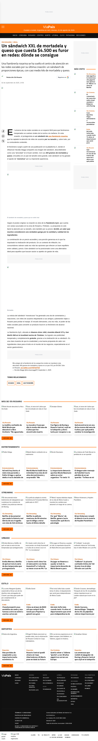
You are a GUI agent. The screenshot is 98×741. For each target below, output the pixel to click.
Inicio (15, 35)
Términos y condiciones (23, 712)
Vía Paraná (60, 694)
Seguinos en (62, 77)
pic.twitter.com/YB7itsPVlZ (30, 368)
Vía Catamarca (48, 683)
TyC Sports (85, 735)
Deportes (74, 699)
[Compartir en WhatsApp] (3, 136)
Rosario (31, 35)
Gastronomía (28, 383)
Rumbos (87, 688)
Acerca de (18, 720)
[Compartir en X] (3, 141)
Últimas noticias (76, 684)
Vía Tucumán (47, 680)
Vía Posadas (61, 677)
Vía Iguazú (60, 683)
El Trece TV (45, 735)
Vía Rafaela (61, 691)
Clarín (33, 735)
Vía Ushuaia (75, 677)
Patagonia (70, 35)
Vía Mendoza (47, 689)
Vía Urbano (88, 677)
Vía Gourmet (89, 683)
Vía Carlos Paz (34, 677)
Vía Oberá (60, 686)
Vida (72, 704)
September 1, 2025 (44, 370)
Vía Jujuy (46, 677)
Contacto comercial (22, 718)
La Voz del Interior (56, 737)
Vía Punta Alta (34, 690)
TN (38, 735)
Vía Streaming (89, 680)
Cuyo (62, 35)
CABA (16, 683)
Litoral (55, 35)
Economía (74, 689)
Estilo (73, 701)
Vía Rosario (7, 42)
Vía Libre (88, 686)
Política (73, 686)
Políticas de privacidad (23, 715)
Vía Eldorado (61, 680)
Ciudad (66, 735)
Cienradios (75, 735)
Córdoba (23, 35)
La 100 (60, 735)
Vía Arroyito (33, 680)
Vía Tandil (32, 683)
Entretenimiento (76, 696)
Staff (17, 723)
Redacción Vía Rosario (14, 77)
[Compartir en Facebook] (3, 131)
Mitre (54, 735)
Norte (47, 35)
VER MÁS (6, 438)
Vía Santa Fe (61, 688)
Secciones (80, 35)
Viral (15, 42)
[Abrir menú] (13, 26)
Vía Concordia (62, 696)
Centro (40, 35)
